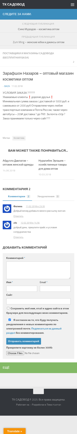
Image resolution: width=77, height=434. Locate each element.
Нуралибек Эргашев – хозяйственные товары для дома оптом (52, 164)
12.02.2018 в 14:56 (30, 222)
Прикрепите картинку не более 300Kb (29, 347)
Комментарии (18, 196)
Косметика (19, 138)
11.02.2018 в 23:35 (35, 206)
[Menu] (72, 4)
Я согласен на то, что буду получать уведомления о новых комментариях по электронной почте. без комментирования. (34, 326)
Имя (9, 282)
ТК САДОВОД (13, 4)
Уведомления (47, 196)
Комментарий (15, 258)
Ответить (18, 216)
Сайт (9, 294)
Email (43, 282)
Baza (7, 86)
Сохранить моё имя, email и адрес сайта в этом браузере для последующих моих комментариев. (37, 310)
